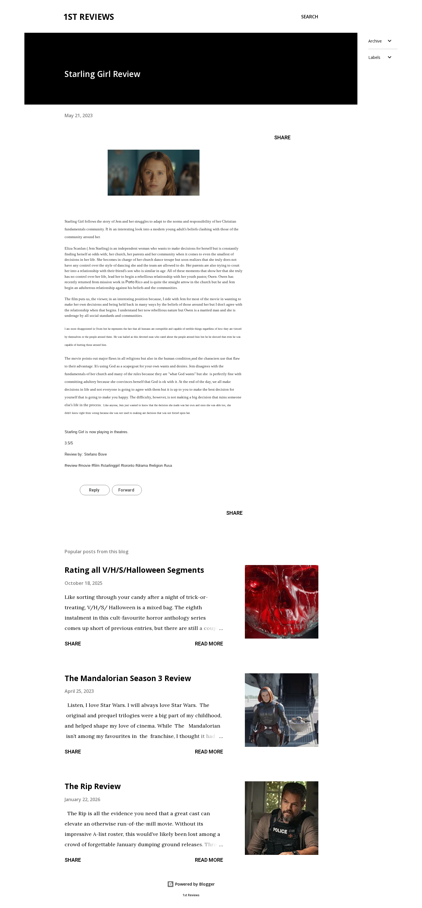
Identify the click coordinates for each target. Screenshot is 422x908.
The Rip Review (93, 786)
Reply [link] (94, 490)
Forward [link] (126, 490)
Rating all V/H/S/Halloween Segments (134, 570)
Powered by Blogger (194, 884)
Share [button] (282, 137)
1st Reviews (88, 16)
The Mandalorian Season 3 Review (128, 678)
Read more (209, 644)
